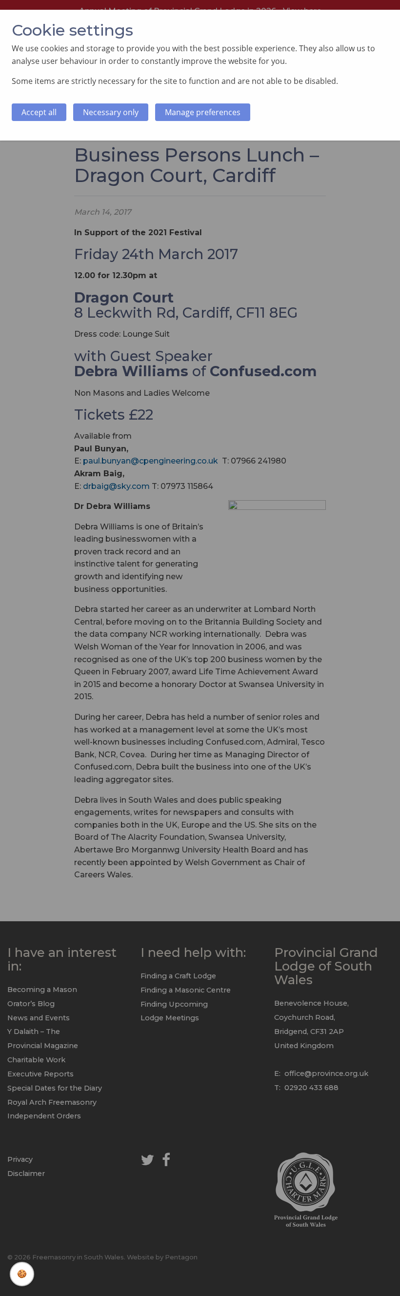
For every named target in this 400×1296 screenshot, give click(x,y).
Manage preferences (202, 112)
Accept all (39, 112)
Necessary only (111, 112)
